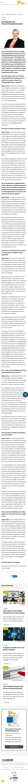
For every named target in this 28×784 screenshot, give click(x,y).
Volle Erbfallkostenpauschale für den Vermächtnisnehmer (14, 685)
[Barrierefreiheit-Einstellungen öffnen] (25, 394)
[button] (2, 781)
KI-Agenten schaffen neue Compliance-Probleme (14, 646)
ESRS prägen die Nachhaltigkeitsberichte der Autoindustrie (14, 608)
